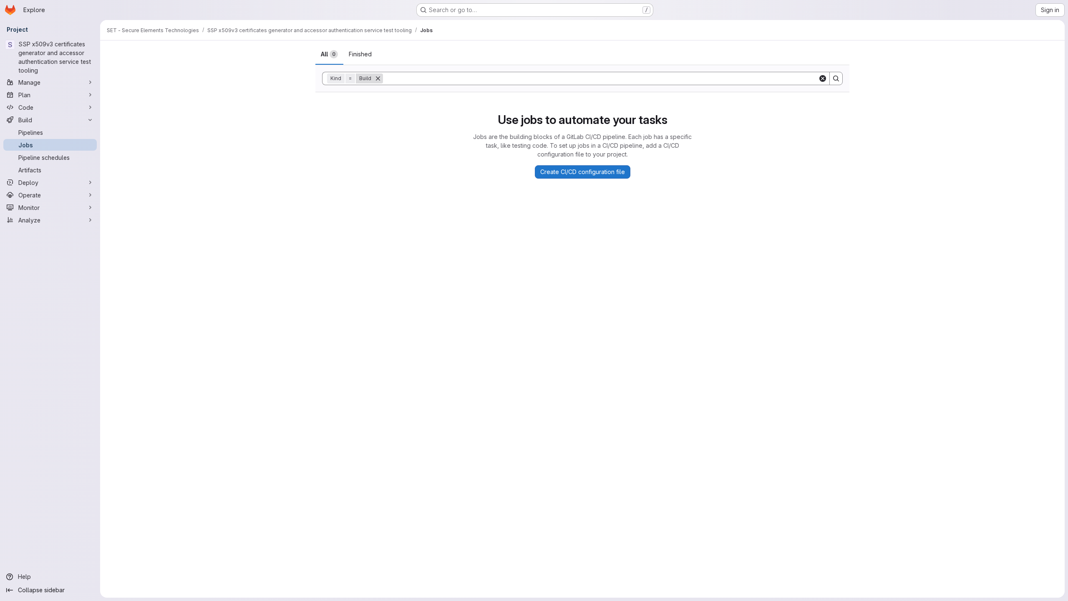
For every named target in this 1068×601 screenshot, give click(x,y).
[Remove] (378, 78)
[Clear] (823, 78)
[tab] (329, 54)
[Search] (836, 78)
